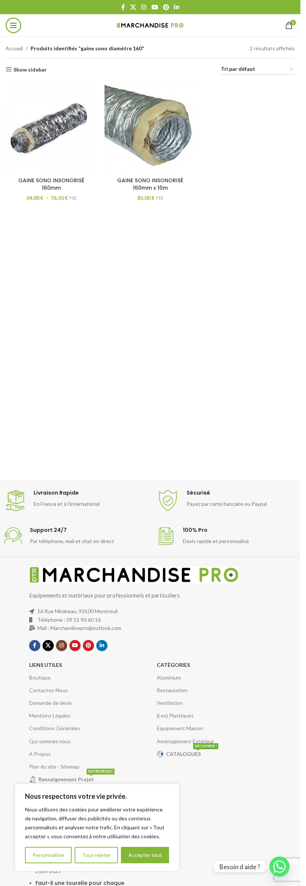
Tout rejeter (96, 855)
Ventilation (169, 703)
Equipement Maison (180, 728)
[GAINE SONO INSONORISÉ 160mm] (51, 128)
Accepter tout (145, 855)
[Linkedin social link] (176, 7)
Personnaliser (48, 855)
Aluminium (169, 677)
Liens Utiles (45, 665)
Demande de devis (50, 703)
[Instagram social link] (144, 7)
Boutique (40, 677)
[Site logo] (150, 25)
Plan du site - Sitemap (54, 766)
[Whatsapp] (279, 867)
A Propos (40, 754)
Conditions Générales (54, 728)
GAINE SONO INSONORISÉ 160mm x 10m (150, 184)
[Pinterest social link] (165, 7)
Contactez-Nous (48, 690)
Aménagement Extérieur (185, 741)
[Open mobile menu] (13, 25)
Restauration (172, 690)
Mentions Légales (50, 715)
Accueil (14, 48)
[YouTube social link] (154, 7)
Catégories (173, 665)
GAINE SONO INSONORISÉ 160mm (51, 184)
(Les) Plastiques (175, 715)
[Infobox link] (76, 500)
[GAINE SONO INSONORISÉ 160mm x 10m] (150, 128)
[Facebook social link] (123, 7)
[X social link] (133, 7)
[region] (97, 827)
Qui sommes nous (50, 741)
